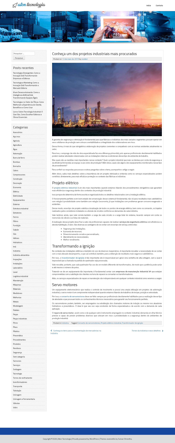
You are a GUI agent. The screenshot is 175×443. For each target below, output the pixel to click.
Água (15, 149)
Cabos (15, 170)
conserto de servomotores (72, 296)
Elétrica (16, 191)
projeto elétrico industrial (65, 187)
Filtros (15, 221)
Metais (16, 301)
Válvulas (16, 403)
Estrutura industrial (20, 208)
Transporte (17, 386)
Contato (159, 5)
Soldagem (17, 369)
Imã (14, 246)
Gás (14, 233)
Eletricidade (18, 195)
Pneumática (18, 335)
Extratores (17, 212)
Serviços (16, 365)
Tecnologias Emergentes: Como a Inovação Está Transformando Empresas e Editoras (26, 75)
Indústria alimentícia (21, 255)
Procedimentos (19, 339)
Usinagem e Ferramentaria (24, 399)
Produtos (17, 343)
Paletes (16, 310)
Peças (15, 314)
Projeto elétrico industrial (111, 322)
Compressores (19, 174)
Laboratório (18, 267)
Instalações (17, 263)
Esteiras (16, 204)
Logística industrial (20, 276)
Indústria (16, 250)
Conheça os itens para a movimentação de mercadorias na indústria (76, 332)
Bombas (16, 161)
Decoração (17, 183)
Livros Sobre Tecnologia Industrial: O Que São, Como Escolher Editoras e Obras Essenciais (28, 114)
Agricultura (17, 145)
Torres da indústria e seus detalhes (146, 330)
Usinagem (17, 394)
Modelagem (18, 305)
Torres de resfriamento (22, 377)
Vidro (15, 407)
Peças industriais (20, 318)
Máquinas (17, 284)
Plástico (16, 331)
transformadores (20, 382)
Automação (17, 153)
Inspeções (17, 259)
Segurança (17, 352)
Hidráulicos (17, 242)
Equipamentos (19, 200)
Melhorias (17, 297)
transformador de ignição (73, 257)
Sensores (17, 360)
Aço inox (16, 136)
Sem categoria (19, 356)
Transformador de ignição (132, 322)
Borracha (17, 166)
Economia (17, 187)
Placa (15, 327)
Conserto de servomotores (89, 322)
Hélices (16, 238)
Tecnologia (17, 373)
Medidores (17, 293)
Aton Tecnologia (64, 438)
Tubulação (17, 390)
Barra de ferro (19, 157)
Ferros (16, 216)
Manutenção (18, 280)
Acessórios (17, 132)
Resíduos (17, 348)
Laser (15, 272)
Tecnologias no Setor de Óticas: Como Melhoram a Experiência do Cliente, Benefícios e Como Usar (28, 105)
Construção (17, 178)
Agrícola (16, 140)
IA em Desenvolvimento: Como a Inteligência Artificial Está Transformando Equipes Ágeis (26, 95)
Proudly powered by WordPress (85, 438)
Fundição (17, 225)
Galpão (16, 229)
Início (148, 5)
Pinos (15, 322)
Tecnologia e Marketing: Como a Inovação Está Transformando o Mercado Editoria (26, 85)
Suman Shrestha (125, 438)
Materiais (17, 288)
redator (85, 58)
